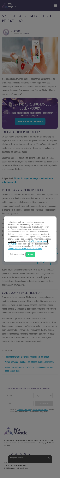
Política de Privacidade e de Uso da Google (25, 248)
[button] (17, 254)
